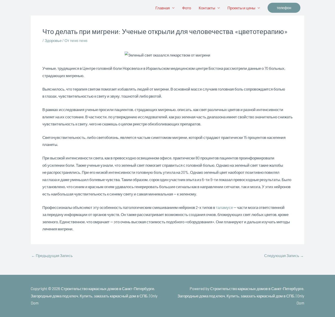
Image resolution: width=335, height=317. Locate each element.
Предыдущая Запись (52, 255)
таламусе (224, 207)
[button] (284, 8)
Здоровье (53, 40)
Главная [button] (162, 7)
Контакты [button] (207, 7)
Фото (186, 7)
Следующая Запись (284, 255)
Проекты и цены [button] (241, 7)
